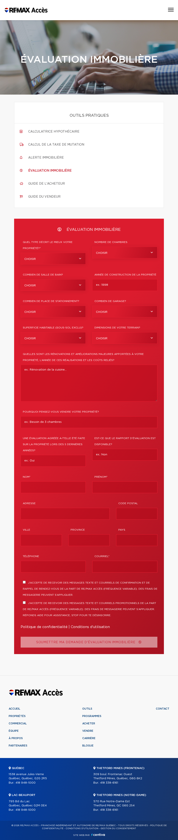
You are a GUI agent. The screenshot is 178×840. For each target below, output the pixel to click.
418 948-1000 (25, 782)
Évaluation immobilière (50, 170)
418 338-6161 (109, 782)
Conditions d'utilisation (90, 627)
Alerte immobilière (46, 157)
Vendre (87, 731)
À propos (16, 738)
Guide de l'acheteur (46, 183)
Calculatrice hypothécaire (53, 131)
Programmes (91, 716)
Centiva (98, 834)
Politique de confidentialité (44, 627)
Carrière (89, 738)
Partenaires (18, 745)
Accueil (14, 708)
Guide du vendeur (44, 196)
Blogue (88, 745)
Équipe (14, 731)
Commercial (18, 723)
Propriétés (17, 716)
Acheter (88, 723)
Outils (87, 708)
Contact (162, 708)
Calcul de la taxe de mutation (56, 144)
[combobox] (53, 258)
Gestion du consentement (118, 828)
